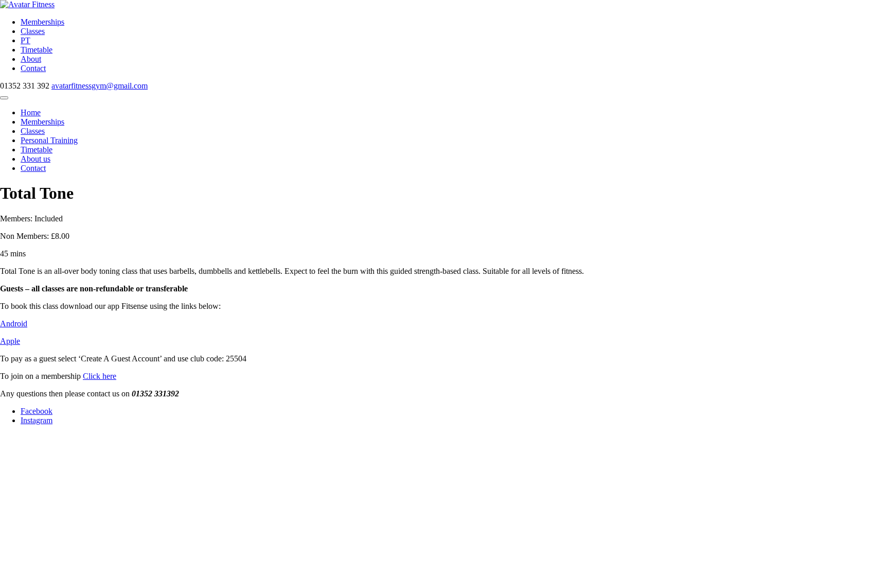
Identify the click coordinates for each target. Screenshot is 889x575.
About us (35, 158)
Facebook (36, 411)
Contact (33, 68)
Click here (99, 376)
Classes (33, 31)
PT (25, 40)
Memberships (42, 22)
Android (13, 323)
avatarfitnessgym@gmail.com (99, 85)
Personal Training (49, 140)
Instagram (36, 420)
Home (31, 112)
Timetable (36, 49)
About (31, 59)
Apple (10, 341)
